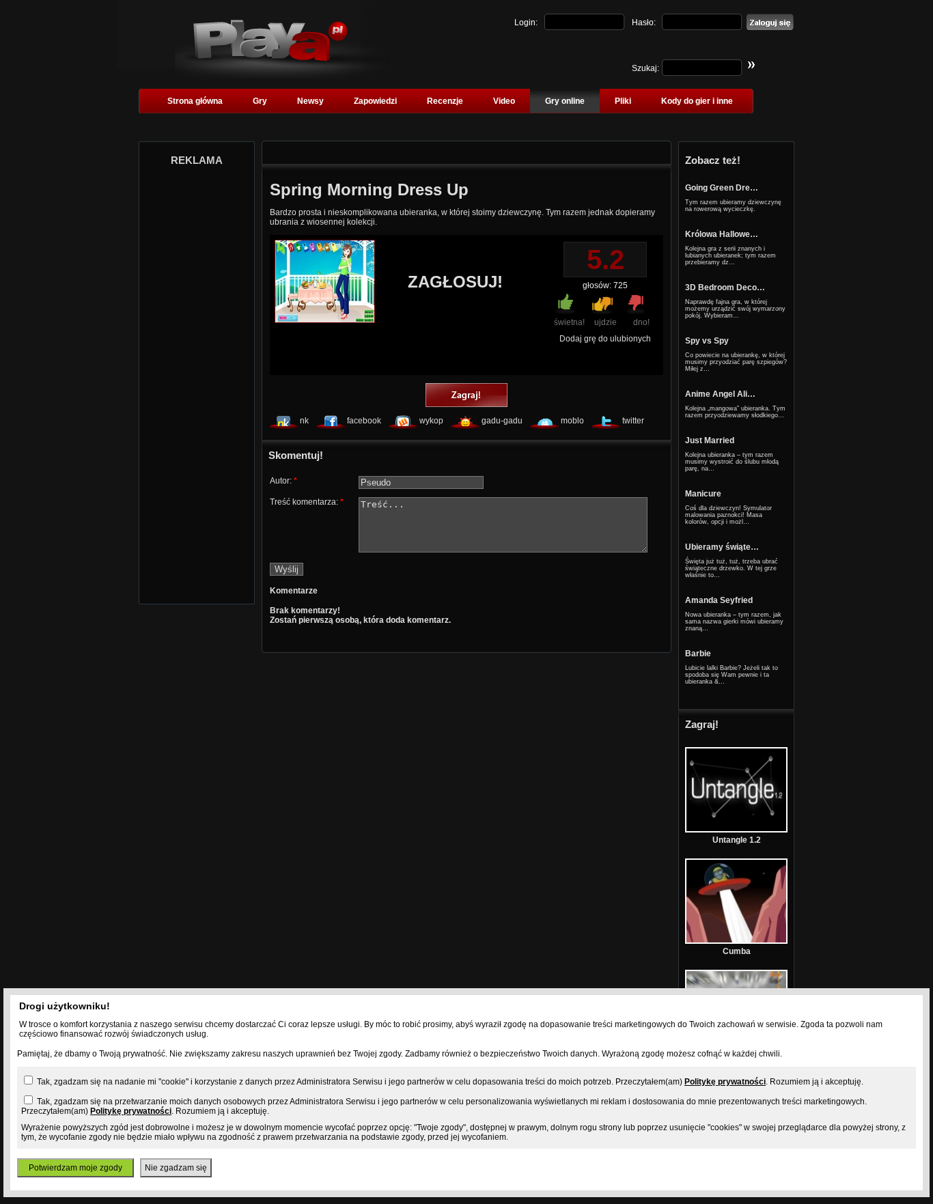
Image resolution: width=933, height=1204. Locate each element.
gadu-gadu (502, 420)
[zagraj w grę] (466, 396)
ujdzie (605, 322)
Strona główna (195, 101)
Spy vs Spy (707, 341)
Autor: (283, 481)
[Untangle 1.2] (736, 830)
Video (504, 101)
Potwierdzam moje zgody (75, 1168)
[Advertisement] (196, 381)
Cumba (737, 951)
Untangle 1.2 (736, 840)
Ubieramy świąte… (722, 547)
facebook (364, 420)
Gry (260, 101)
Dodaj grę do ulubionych (605, 339)
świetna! (569, 322)
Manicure (703, 494)
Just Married (709, 440)
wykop (431, 420)
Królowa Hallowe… (721, 234)
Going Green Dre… (721, 188)
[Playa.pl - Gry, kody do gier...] (282, 76)
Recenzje (445, 101)
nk (304, 420)
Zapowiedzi (375, 101)
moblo (572, 420)
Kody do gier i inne (697, 101)
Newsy (310, 101)
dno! (641, 322)
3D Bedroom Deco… (725, 287)
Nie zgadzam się (176, 1168)
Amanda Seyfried (719, 600)
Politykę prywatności (725, 1082)
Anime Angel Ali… (720, 394)
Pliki (623, 101)
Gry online (565, 101)
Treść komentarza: (307, 502)
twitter (633, 420)
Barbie (698, 653)
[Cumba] (736, 941)
